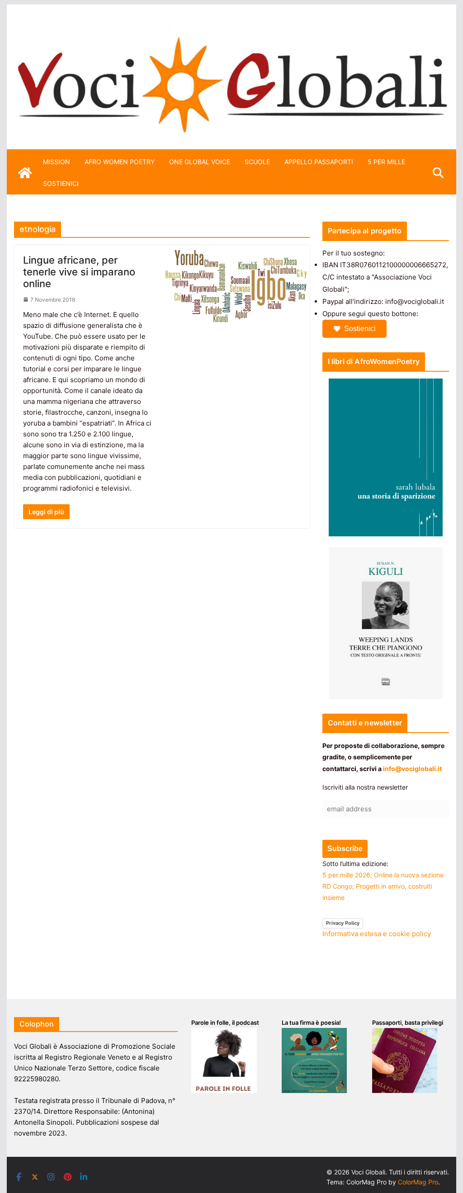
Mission (56, 162)
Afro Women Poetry (120, 162)
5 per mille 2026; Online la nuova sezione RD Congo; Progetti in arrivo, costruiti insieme (383, 886)
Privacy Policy (342, 923)
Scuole (257, 162)
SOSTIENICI (61, 183)
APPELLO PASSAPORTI (318, 162)
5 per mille (386, 162)
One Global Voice (199, 162)
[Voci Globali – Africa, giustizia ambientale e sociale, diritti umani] (231, 31)
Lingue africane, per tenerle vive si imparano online (79, 272)
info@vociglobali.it (412, 768)
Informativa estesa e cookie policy (376, 933)
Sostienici (360, 328)
